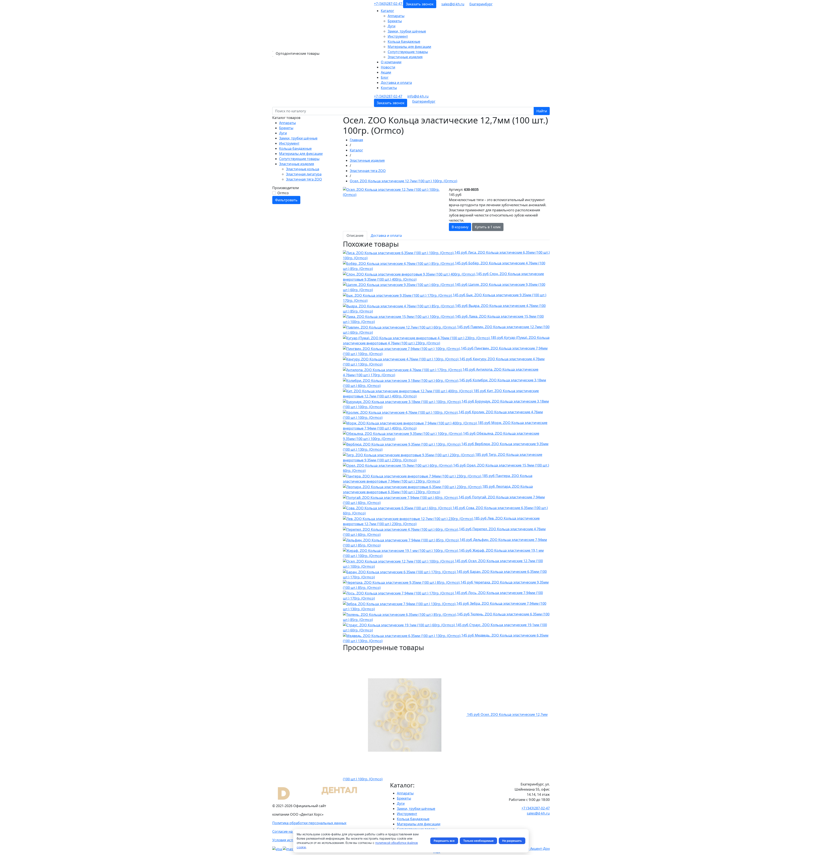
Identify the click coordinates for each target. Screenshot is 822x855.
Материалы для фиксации (409, 46)
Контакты (389, 87)
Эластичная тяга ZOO (304, 179)
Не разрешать (512, 840)
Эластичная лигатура (304, 174)
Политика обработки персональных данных (309, 823)
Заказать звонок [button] (419, 4)
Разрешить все (444, 840)
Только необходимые (478, 840)
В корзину (460, 227)
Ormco (283, 193)
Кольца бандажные (404, 41)
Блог (385, 77)
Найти (541, 111)
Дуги (391, 26)
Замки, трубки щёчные (407, 31)
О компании (391, 62)
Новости (388, 67)
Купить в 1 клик (488, 227)
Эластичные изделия (405, 57)
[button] (481, 4)
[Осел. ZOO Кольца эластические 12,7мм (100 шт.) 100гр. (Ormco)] (393, 191)
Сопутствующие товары (408, 51)
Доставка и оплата (396, 82)
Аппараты (396, 15)
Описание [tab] (355, 235)
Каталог (387, 10)
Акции (386, 72)
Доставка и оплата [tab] (386, 235)
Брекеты (395, 21)
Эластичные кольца (302, 169)
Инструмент (398, 36)
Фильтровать (286, 200)
